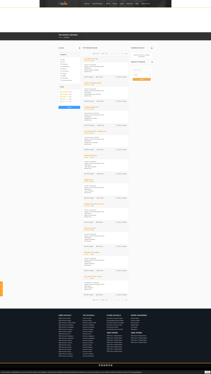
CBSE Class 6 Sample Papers (114, 346)
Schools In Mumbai (88, 331)
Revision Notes (135, 322)
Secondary (65, 78)
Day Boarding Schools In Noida (115, 320)
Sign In (122, 3)
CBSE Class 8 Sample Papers (114, 351)
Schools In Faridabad (88, 325)
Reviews (115, 3)
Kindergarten (65, 66)
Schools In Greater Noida (89, 322)
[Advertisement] (105, 19)
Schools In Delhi (87, 318)
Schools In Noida (87, 320)
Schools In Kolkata (88, 340)
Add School (130, 3)
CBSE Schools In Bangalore (66, 336)
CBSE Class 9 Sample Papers (138, 335)
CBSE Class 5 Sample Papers (114, 344)
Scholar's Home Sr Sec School (94, 204)
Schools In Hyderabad (88, 338)
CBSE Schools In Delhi (64, 318)
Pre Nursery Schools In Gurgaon (115, 322)
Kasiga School (88, 179)
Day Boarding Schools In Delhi (115, 329)
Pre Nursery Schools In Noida (114, 318)
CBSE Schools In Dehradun (66, 356)
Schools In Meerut (87, 347)
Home (60, 37)
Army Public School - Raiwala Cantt (95, 131)
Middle (64, 75)
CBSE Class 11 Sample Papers (139, 340)
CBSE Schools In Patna (65, 345)
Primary (64, 73)
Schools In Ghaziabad (88, 327)
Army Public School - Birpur (93, 276)
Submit (69, 107)
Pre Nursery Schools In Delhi (114, 325)
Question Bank (135, 318)
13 (122, 53)
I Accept (207, 372)
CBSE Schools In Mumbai (65, 331)
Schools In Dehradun (88, 356)
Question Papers (135, 320)
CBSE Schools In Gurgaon (65, 329)
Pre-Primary (65, 71)
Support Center (146, 3)
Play (63, 59)
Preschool (65, 64)
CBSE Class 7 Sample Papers (114, 349)
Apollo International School (92, 83)
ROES (137, 3)
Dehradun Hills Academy (92, 252)
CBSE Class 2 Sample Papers (114, 338)
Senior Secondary (67, 80)
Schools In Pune (87, 333)
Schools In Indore (87, 351)
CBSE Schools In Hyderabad (66, 338)
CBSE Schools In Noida (65, 320)
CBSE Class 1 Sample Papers (114, 335)
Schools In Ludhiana (88, 353)
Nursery (64, 68)
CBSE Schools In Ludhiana (66, 353)
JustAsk (108, 3)
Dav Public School (90, 58)
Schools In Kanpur (87, 349)
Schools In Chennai (88, 342)
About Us (86, 3)
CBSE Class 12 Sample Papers (139, 342)
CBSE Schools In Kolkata (65, 340)
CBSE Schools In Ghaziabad (66, 327)
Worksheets (134, 329)
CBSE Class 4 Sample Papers (114, 342)
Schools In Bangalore (88, 336)
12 (119, 53)
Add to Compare (122, 77)
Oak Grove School (90, 228)
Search (142, 79)
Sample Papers (135, 325)
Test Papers (134, 327)
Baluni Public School (90, 155)
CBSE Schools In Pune (64, 333)
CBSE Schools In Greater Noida (67, 322)
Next (126, 53)
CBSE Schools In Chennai (65, 342)
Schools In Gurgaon (88, 329)
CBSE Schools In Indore (65, 351)
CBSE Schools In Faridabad (66, 325)
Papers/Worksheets (97, 3)
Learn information (136, 372)
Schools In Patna (87, 345)
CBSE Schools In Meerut (65, 347)
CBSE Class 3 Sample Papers (114, 340)
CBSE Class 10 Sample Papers (139, 338)
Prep (63, 62)
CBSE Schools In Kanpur (65, 349)
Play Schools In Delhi (112, 327)
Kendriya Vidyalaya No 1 (91, 107)
